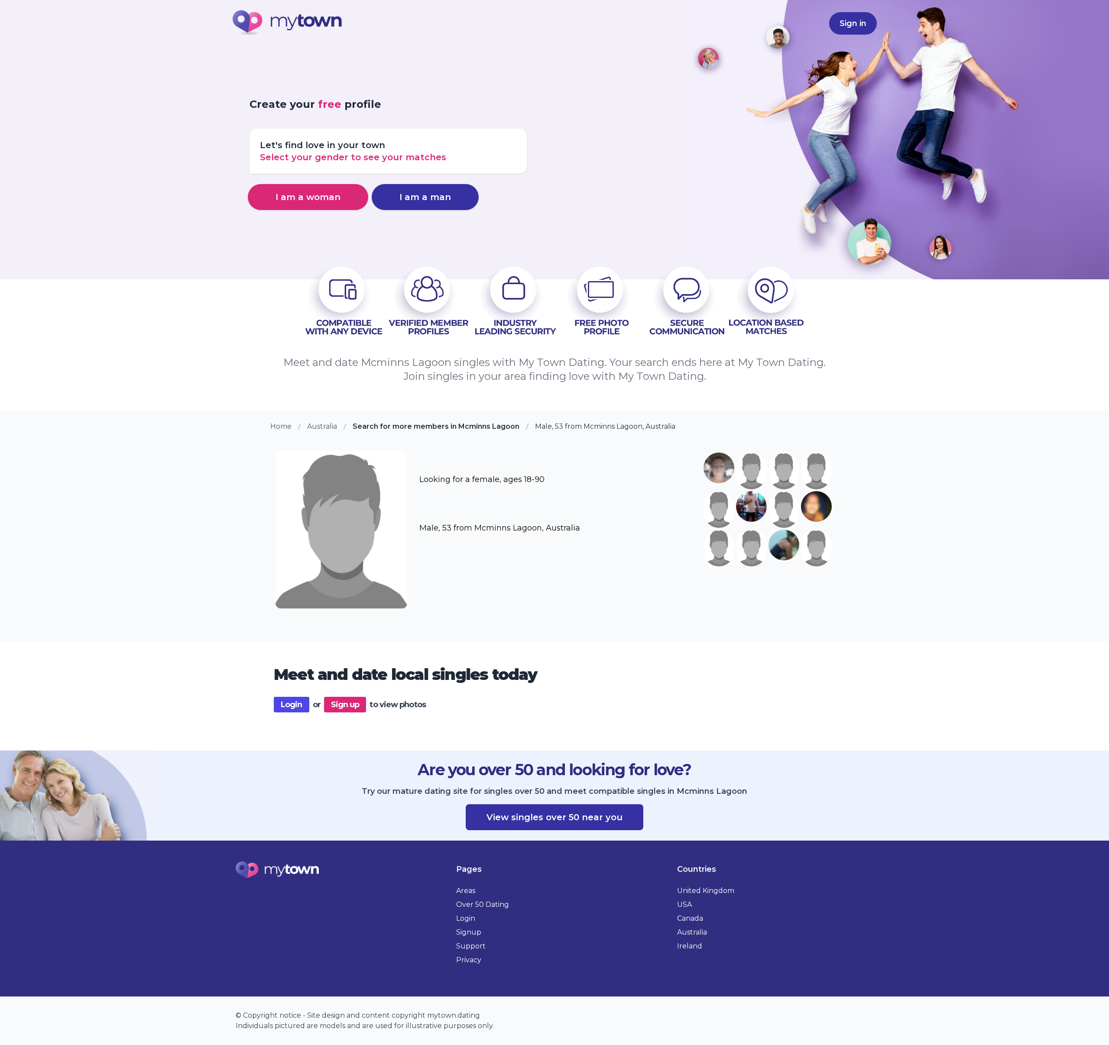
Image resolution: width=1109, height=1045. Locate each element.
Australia (322, 426)
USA (684, 904)
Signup (468, 932)
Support (471, 946)
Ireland (689, 946)
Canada (690, 918)
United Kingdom (705, 890)
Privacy (468, 960)
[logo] (287, 23)
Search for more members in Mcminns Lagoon (436, 426)
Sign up (345, 704)
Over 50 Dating (482, 904)
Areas (465, 890)
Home (281, 426)
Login (291, 704)
